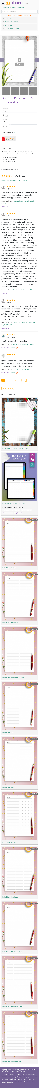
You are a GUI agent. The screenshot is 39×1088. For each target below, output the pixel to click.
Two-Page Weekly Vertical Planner (25, 290)
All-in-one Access (11, 29)
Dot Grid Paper (32, 7)
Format (5, 119)
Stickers (8, 25)
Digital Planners (11, 22)
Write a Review (7, 388)
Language (5, 108)
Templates (5, 7)
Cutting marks (6, 124)
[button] (14, 132)
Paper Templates (18, 7)
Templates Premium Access (22, 369)
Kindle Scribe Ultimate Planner (23, 344)
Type (4, 114)
